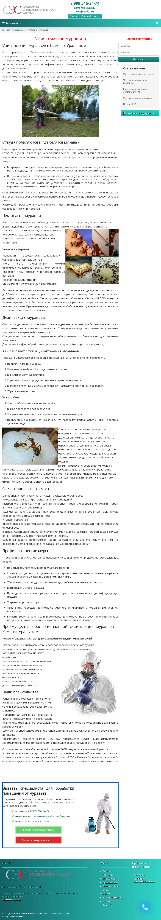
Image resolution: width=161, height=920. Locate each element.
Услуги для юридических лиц (137, 97)
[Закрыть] (157, 900)
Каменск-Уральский (11, 899)
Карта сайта (108, 905)
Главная (6, 30)
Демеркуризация (111, 886)
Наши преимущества (112, 897)
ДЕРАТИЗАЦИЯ (109, 878)
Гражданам (17, 30)
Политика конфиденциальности (144, 880)
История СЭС (129, 104)
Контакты (107, 901)
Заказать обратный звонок (85, 16)
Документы (139, 875)
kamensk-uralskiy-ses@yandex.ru (85, 9)
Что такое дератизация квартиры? (135, 81)
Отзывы (106, 893)
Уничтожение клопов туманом (138, 73)
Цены (105, 890)
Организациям (110, 882)
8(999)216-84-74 (84, 3)
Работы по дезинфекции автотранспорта (135, 90)
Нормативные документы (140, 113)
